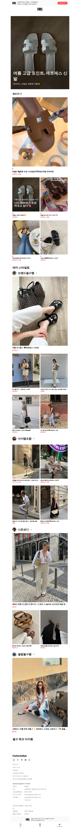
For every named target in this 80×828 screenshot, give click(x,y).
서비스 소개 (16, 767)
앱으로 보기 (62, 3)
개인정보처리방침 (18, 773)
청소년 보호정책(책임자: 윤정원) (22, 779)
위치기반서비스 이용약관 (20, 776)
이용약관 (15, 770)
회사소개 (15, 764)
